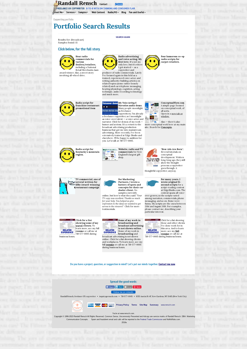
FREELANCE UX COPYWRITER (71, 8)
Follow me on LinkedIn (123, 292)
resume (80, 231)
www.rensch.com (168, 305)
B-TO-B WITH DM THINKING (110, 8)
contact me (158, 209)
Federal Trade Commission (151, 319)
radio (132, 149)
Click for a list (84, 220)
